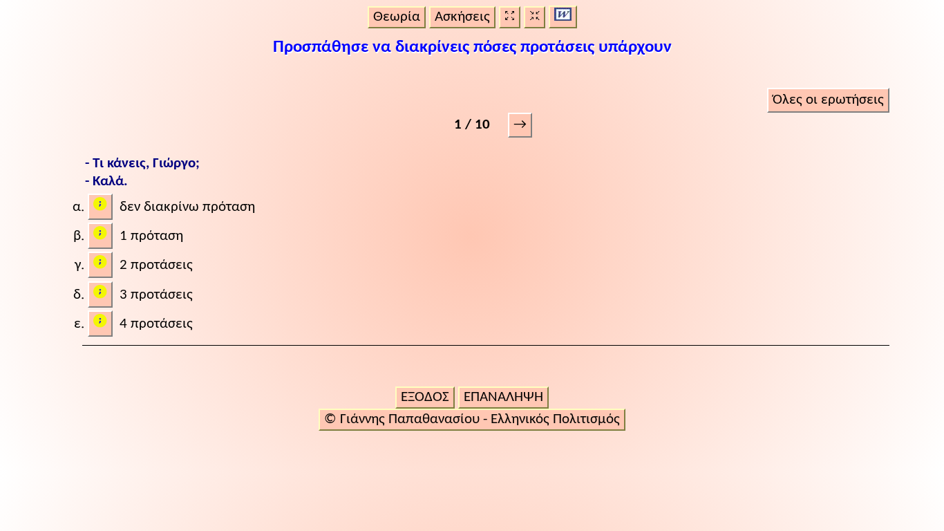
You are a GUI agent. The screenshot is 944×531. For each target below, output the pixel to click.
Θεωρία (396, 17)
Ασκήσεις (462, 17)
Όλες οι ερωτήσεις (828, 100)
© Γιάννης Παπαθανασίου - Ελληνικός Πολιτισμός (472, 419)
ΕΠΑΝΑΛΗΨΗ (503, 397)
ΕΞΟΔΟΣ (425, 397)
